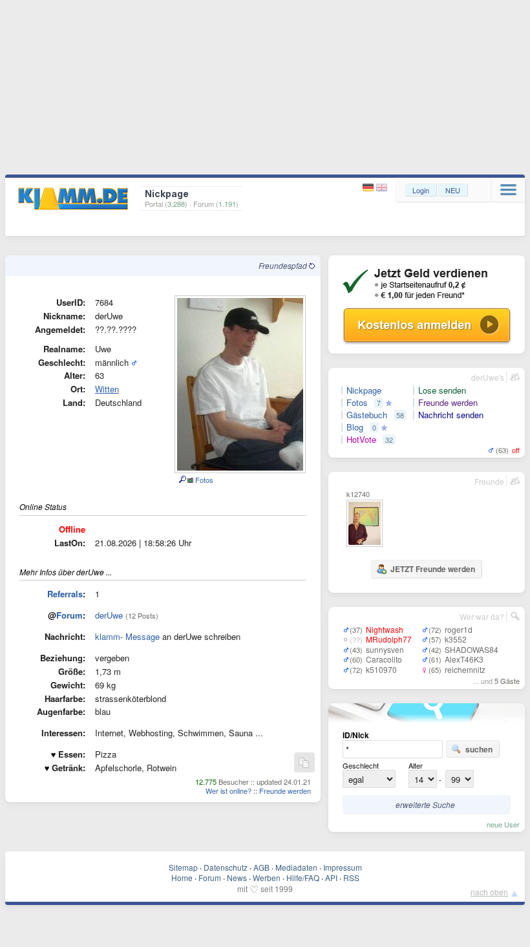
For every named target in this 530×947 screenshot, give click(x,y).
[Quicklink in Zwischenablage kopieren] (304, 763)
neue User (503, 824)
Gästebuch (366, 415)
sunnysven (385, 649)
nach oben (489, 891)
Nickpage (363, 390)
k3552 (456, 638)
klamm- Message (127, 636)
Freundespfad (284, 265)
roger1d (458, 629)
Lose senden (442, 390)
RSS (351, 877)
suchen (479, 749)
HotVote (361, 439)
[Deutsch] (369, 188)
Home (182, 877)
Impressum (342, 867)
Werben (267, 877)
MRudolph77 (389, 638)
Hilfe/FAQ (302, 877)
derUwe (109, 615)
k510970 (381, 669)
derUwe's (487, 377)
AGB (261, 867)
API (331, 877)
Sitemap (183, 867)
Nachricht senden (450, 415)
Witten (107, 389)
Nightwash (384, 629)
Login (420, 190)
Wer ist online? (228, 790)
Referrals (65, 594)
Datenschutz (226, 867)
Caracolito (384, 659)
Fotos (203, 479)
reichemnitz (465, 669)
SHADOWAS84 (471, 649)
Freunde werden (285, 790)
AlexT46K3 (464, 659)
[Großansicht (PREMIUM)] (181, 479)
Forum (69, 615)
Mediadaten (296, 867)
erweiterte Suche (425, 804)
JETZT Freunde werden (432, 569)
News (237, 877)
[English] (381, 188)
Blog (354, 427)
